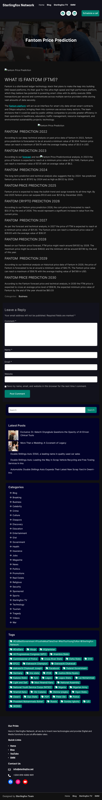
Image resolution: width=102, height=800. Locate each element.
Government (19, 542)
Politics (16, 569)
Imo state (34, 673)
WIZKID (17, 706)
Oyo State (32, 696)
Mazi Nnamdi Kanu (44, 682)
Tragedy (17, 613)
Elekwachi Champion (36, 663)
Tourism (17, 609)
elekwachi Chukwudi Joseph (27, 668)
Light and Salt (20, 682)
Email (8, 361)
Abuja (33, 649)
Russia (53, 701)
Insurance (17, 551)
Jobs (15, 555)
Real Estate (18, 577)
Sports (16, 595)
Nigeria (62, 687)
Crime (16, 511)
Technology (18, 604)
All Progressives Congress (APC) (29, 654)
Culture (16, 515)
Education (18, 528)
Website (9, 374)
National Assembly (70, 682)
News (15, 564)
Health (16, 546)
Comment (10, 321)
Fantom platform (17, 106)
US (88, 701)
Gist (15, 537)
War (14, 622)
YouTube (14, 753)
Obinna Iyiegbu (60, 692)
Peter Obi (61, 696)
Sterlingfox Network (18, 5)
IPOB (48, 673)
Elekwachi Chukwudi (65, 663)
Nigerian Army (80, 687)
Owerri (16, 696)
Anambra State (61, 654)
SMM (12, 757)
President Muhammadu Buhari (28, 701)
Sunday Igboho (71, 701)
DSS (90, 658)
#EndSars (18, 649)
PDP (47, 696)
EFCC (16, 663)
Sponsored (18, 591)
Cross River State (53, 658)
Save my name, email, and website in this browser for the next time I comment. (46, 386)
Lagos (48, 677)
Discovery (18, 524)
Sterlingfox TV (20, 600)
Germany (17, 673)
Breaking (17, 497)
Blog (15, 493)
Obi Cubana (40, 692)
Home (13, 746)
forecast (26, 157)
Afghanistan (49, 649)
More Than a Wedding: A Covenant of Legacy (43, 443)
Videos (16, 618)
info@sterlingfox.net (23, 769)
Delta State (75, 658)
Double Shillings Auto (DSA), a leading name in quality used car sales (45, 454)
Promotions (18, 573)
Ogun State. (81, 692)
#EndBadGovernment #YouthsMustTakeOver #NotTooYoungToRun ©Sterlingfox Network (51, 643)
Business (23, 296)
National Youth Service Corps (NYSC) (32, 687)
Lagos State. (65, 677)
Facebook (54, 668)
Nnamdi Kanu (20, 692)
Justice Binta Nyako (68, 673)
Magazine (17, 560)
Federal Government (76, 668)
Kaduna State (20, 677)
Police (76, 696)
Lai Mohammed (86, 677)
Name (8, 349)
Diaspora (17, 519)
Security (17, 586)
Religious (17, 582)
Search (91, 410)
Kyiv (36, 677)
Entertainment (20, 533)
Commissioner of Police (25, 658)
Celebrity (17, 506)
